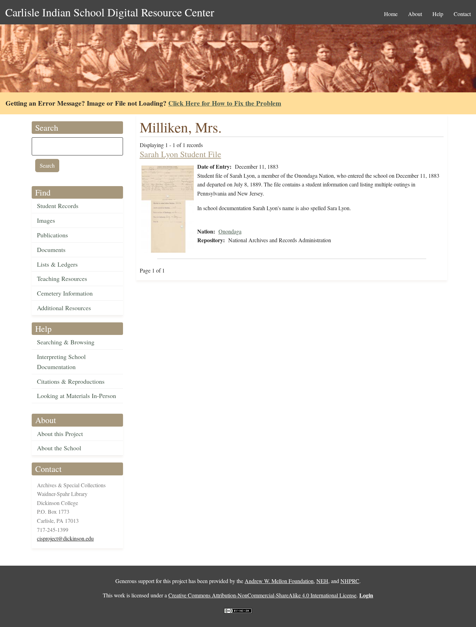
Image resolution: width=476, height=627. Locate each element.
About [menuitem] (415, 13)
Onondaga (229, 231)
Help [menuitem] (437, 13)
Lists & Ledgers (57, 264)
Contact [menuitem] (462, 13)
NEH (322, 580)
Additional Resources (64, 308)
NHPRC (349, 580)
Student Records (57, 205)
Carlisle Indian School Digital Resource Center (109, 12)
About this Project (60, 433)
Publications (52, 235)
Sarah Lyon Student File (180, 154)
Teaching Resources (62, 278)
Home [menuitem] (391, 13)
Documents (51, 249)
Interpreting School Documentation (61, 361)
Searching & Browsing (65, 342)
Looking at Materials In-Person (76, 395)
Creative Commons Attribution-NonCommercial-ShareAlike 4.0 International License (262, 595)
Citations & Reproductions (71, 381)
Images (46, 220)
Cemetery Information (65, 293)
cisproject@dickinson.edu (65, 538)
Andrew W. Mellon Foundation (279, 580)
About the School (59, 448)
